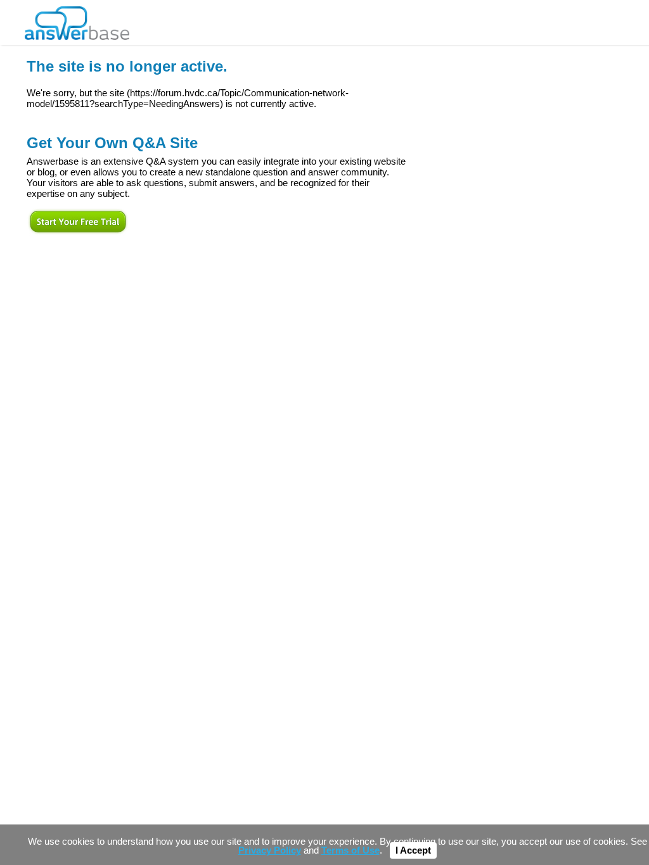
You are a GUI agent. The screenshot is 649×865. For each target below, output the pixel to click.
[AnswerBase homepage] (77, 20)
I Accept (413, 850)
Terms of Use (350, 850)
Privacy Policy (269, 850)
